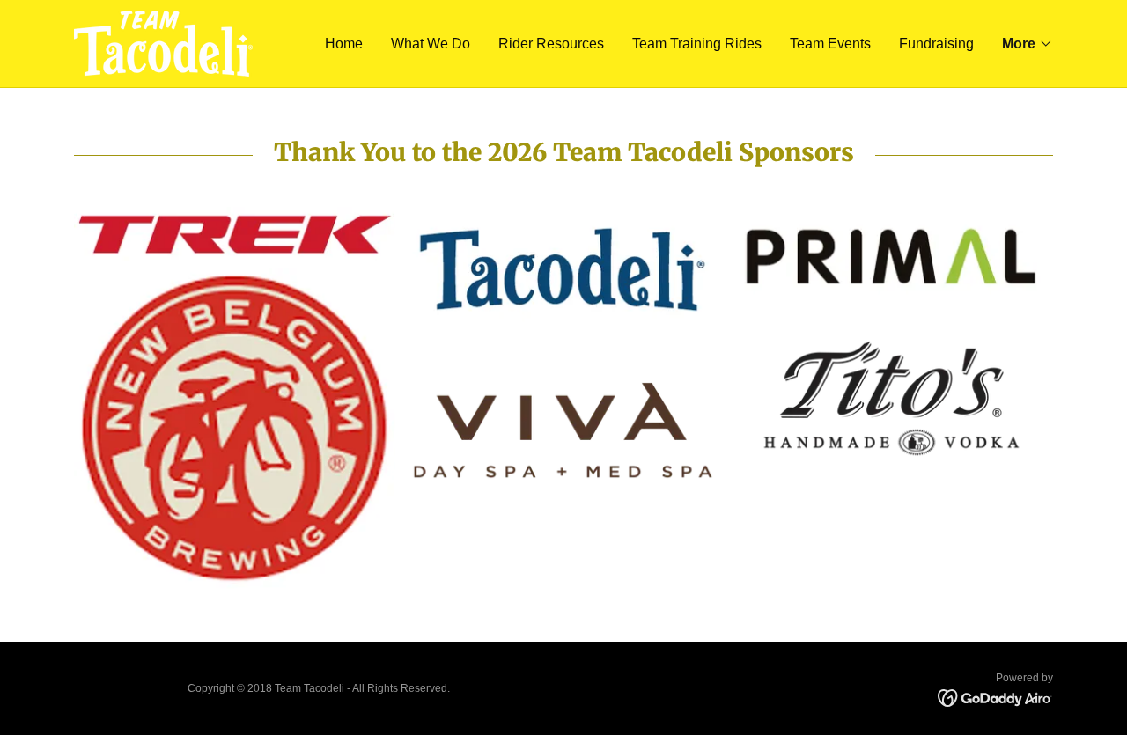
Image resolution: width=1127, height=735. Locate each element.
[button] (1027, 44)
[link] (163, 42)
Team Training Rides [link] (697, 43)
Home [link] (344, 43)
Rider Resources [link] (551, 43)
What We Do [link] (430, 43)
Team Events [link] (830, 43)
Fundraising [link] (936, 43)
